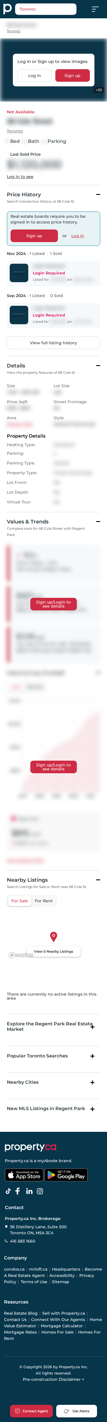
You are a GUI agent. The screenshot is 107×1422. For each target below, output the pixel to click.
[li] (30, 1191)
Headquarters (66, 1269)
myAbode (47, 1160)
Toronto (14, 31)
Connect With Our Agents (58, 1319)
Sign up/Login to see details (53, 604)
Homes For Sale (57, 1332)
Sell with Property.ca (63, 1313)
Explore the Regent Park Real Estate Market (50, 1026)
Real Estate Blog (21, 1313)
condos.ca (14, 1269)
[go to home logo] (30, 1147)
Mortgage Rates (20, 1332)
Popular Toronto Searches (37, 1056)
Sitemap (60, 1281)
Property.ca (17, 1160)
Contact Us (15, 1319)
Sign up (72, 75)
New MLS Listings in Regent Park (46, 1108)
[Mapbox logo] (21, 955)
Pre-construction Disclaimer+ (53, 1379)
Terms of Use (34, 1281)
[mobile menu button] (98, 9)
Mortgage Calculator (62, 1325)
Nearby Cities (23, 1082)
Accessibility (62, 1275)
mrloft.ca (38, 1269)
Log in (34, 75)
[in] (41, 1191)
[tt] (9, 1191)
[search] (45, 9)
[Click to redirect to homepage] (7, 9)
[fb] (20, 1191)
